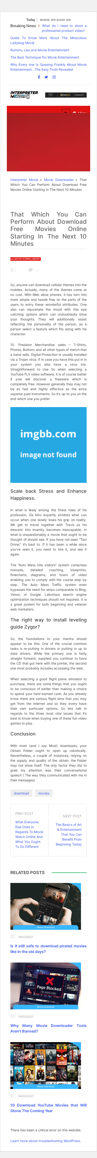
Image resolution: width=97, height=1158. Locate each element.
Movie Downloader (59, 180)
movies (43, 793)
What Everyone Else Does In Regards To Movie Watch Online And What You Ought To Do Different (29, 834)
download (21, 793)
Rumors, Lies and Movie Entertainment (39, 50)
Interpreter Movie (24, 180)
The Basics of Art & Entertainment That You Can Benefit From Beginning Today (69, 834)
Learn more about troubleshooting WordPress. (45, 1141)
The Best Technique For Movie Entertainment (44, 57)
